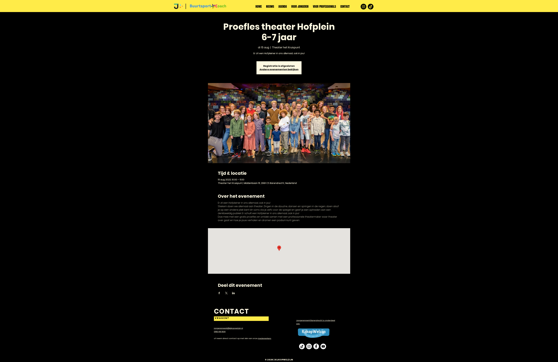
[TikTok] (370, 6)
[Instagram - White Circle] (309, 346)
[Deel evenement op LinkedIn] (233, 293)
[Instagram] (363, 6)
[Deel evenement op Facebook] (219, 293)
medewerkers (264, 338)
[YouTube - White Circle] (323, 346)
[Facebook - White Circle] (316, 346)
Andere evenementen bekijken (279, 69)
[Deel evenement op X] (226, 293)
